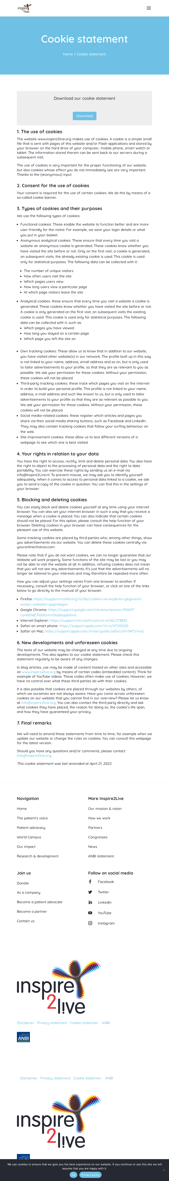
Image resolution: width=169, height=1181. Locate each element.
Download (84, 116)
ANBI (106, 1023)
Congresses (97, 837)
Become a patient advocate (39, 902)
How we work (99, 818)
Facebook (106, 881)
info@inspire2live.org (38, 702)
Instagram (106, 923)
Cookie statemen (84, 1023)
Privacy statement (52, 1023)
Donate (23, 883)
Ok (73, 1174)
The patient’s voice (32, 818)
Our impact (26, 846)
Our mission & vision (105, 808)
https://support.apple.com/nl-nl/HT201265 (93, 626)
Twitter (103, 892)
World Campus (29, 837)
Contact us (25, 921)
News (92, 846)
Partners (95, 827)
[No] (164, 1170)
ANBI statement (101, 856)
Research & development (38, 856)
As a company (28, 892)
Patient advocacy (31, 827)
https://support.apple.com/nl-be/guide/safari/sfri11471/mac (94, 631)
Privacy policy (90, 1174)
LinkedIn (104, 902)
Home (68, 54)
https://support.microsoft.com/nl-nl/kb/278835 (88, 620)
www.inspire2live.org (39, 672)
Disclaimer (25, 1023)
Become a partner (32, 911)
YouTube (104, 913)
